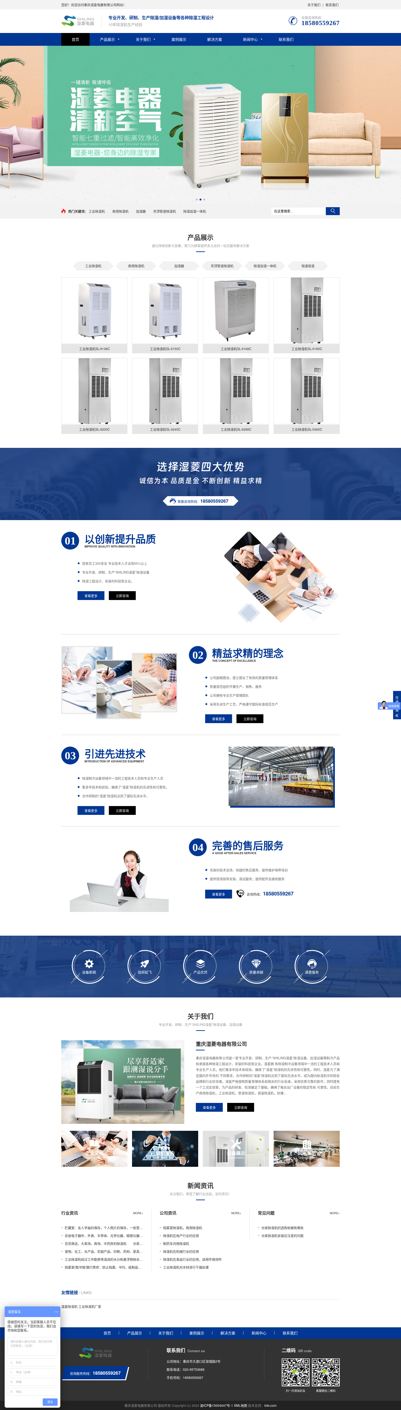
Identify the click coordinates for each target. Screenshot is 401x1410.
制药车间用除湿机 (176, 1243)
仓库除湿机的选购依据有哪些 (282, 1227)
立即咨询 (122, 595)
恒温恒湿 (307, 265)
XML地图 (240, 1405)
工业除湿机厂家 (89, 1306)
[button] (197, 199)
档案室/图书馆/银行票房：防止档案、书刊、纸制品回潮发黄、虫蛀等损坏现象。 (104, 1267)
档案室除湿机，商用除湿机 (182, 1227)
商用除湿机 (120, 211)
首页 (75, 39)
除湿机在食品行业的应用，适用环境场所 (192, 1259)
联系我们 (332, 4)
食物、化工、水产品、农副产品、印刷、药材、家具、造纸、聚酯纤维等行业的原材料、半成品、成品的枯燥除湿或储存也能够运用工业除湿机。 (104, 1251)
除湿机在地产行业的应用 (181, 1235)
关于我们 (313, 4)
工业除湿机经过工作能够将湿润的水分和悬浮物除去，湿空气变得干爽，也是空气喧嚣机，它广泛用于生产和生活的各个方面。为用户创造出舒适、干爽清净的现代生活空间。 (104, 1259)
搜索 (333, 211)
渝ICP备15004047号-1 (216, 1405)
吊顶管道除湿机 (164, 211)
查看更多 (90, 595)
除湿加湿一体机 (194, 211)
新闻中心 (250, 39)
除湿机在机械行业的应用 (181, 1251)
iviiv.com (270, 1405)
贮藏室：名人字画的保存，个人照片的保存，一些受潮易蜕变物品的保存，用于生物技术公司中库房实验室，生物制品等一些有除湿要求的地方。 (104, 1227)
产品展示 (107, 39)
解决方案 (214, 39)
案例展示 (178, 39)
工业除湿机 (97, 211)
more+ (138, 1213)
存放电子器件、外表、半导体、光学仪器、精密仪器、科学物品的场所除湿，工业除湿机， (104, 1235)
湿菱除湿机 (69, 1306)
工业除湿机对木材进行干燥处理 (186, 1267)
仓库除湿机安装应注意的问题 (282, 1235)
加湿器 (141, 211)
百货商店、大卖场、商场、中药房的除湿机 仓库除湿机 (104, 1243)
